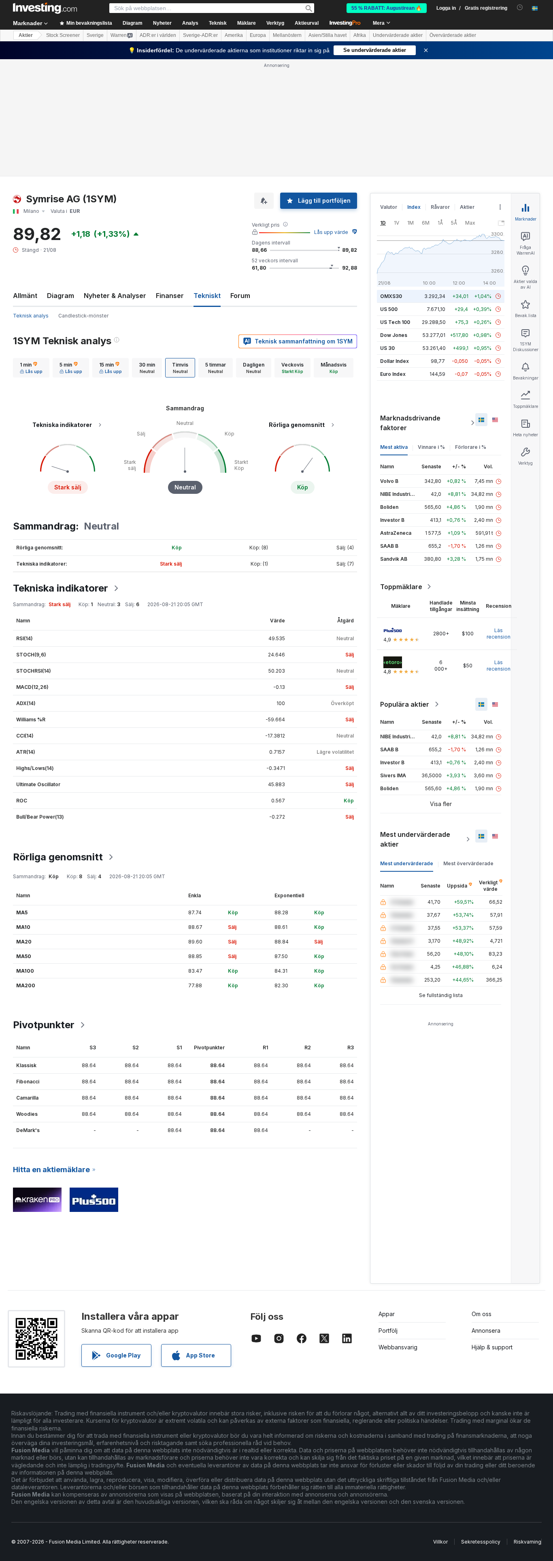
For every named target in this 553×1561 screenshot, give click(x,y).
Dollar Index (394, 361)
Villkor (440, 1542)
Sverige (95, 35)
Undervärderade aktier (398, 35)
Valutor (388, 207)
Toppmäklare (401, 587)
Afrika (359, 35)
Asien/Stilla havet (327, 35)
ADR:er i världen (158, 35)
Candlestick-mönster (83, 316)
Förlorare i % (470, 447)
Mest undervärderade (406, 863)
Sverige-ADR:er (200, 35)
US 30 (387, 348)
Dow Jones (393, 335)
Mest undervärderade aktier (415, 839)
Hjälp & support (492, 1347)
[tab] (31, 367)
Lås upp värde (331, 232)
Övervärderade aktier (453, 35)
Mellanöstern (287, 35)
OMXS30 (391, 296)
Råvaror (440, 207)
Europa (258, 35)
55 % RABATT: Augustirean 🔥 (386, 8)
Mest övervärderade (468, 863)
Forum (240, 296)
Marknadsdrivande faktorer (410, 423)
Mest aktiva (394, 447)
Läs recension (498, 633)
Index (414, 207)
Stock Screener (63, 35)
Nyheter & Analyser (115, 296)
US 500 (389, 309)
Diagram (60, 296)
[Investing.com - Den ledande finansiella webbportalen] (45, 8)
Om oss (481, 1313)
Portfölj (388, 1330)
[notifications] (520, 7)
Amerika (234, 35)
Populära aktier (404, 704)
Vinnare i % (431, 447)
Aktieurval (307, 23)
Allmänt (25, 296)
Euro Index (393, 374)
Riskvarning (527, 1542)
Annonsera (486, 1330)
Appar (387, 1313)
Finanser (170, 296)
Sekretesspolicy (480, 1542)
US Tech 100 (395, 322)
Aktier (26, 35)
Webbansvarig (398, 1347)
